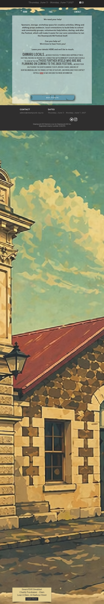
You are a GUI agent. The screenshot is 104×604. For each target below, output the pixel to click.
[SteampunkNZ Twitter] (71, 119)
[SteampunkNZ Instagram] (83, 2)
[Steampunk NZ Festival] (80, 2)
